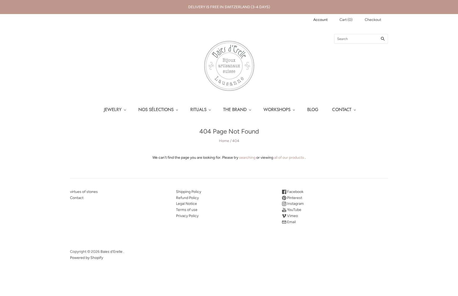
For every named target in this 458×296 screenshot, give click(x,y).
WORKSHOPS (276, 109)
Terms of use (186, 209)
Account (320, 19)
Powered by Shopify (86, 257)
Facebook (294, 191)
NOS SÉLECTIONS (156, 109)
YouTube (293, 209)
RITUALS (198, 109)
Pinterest (294, 198)
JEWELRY (113, 109)
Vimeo (292, 216)
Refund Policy (187, 198)
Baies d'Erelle (111, 251)
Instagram (295, 203)
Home (224, 141)
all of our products (289, 157)
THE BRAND (235, 109)
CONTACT (341, 109)
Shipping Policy (188, 191)
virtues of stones (84, 191)
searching (247, 157)
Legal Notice (186, 203)
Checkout (373, 19)
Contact (76, 198)
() (346, 19)
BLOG (312, 109)
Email (291, 222)
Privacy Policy (187, 216)
